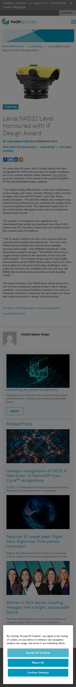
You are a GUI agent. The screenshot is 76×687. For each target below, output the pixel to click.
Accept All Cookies (38, 652)
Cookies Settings (38, 672)
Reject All (38, 662)
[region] (38, 654)
